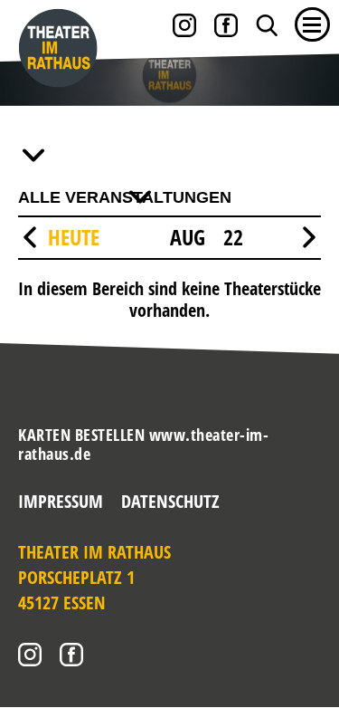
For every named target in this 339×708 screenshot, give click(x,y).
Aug (187, 238)
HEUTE (73, 237)
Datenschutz (170, 501)
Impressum (60, 501)
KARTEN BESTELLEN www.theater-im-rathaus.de (143, 444)
